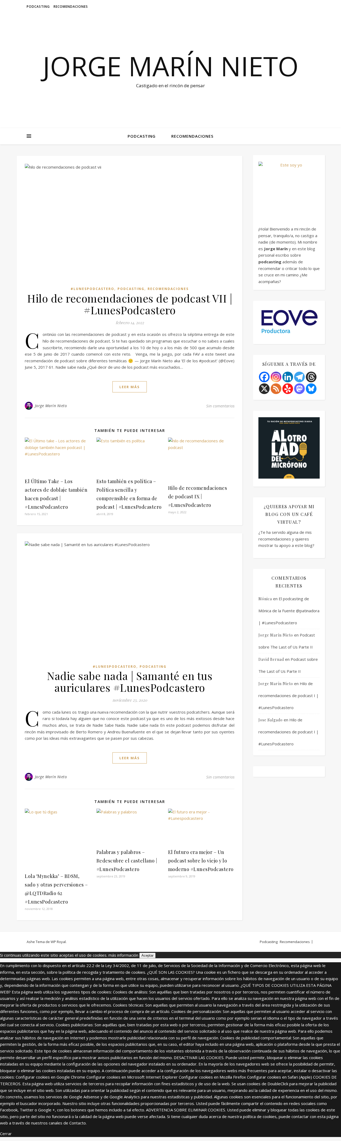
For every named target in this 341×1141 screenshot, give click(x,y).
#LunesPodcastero (92, 289)
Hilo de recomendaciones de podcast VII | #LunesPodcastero (129, 304)
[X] (264, 388)
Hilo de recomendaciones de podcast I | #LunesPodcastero (288, 695)
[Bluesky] (311, 388)
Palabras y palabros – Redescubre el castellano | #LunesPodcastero (126, 860)
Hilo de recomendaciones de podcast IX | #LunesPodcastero (197, 496)
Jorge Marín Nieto (171, 66)
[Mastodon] (299, 388)
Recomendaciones (71, 6)
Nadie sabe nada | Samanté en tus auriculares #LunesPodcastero (129, 681)
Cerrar (6, 1133)
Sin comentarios (220, 405)
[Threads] (311, 377)
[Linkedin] (287, 377)
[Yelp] (287, 388)
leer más (129, 386)
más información (123, 955)
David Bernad (271, 659)
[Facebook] (264, 377)
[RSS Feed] (276, 388)
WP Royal (58, 941)
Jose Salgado (270, 719)
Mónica (265, 598)
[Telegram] (299, 377)
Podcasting (38, 6)
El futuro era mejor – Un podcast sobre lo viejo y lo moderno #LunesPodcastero (201, 860)
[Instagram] (276, 377)
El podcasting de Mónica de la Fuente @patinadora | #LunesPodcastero (288, 610)
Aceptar (147, 955)
